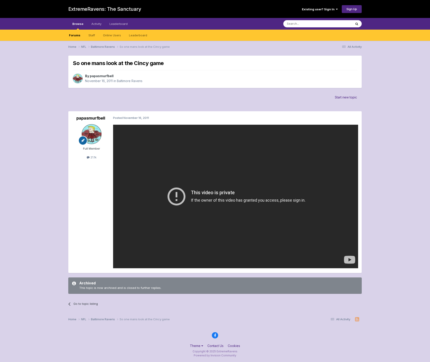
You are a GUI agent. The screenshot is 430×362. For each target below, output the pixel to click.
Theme (195, 346)
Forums (74, 35)
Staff (91, 35)
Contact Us (215, 346)
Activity (96, 24)
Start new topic (346, 97)
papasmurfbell (102, 76)
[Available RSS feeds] (357, 319)
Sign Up (351, 9)
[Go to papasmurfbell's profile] (78, 78)
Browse (77, 24)
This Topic (339, 23)
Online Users (112, 35)
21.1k (93, 157)
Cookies (234, 346)
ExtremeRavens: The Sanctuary (104, 9)
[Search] (357, 23)
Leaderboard (138, 35)
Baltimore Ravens (129, 81)
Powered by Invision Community (215, 355)
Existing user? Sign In (319, 9)
